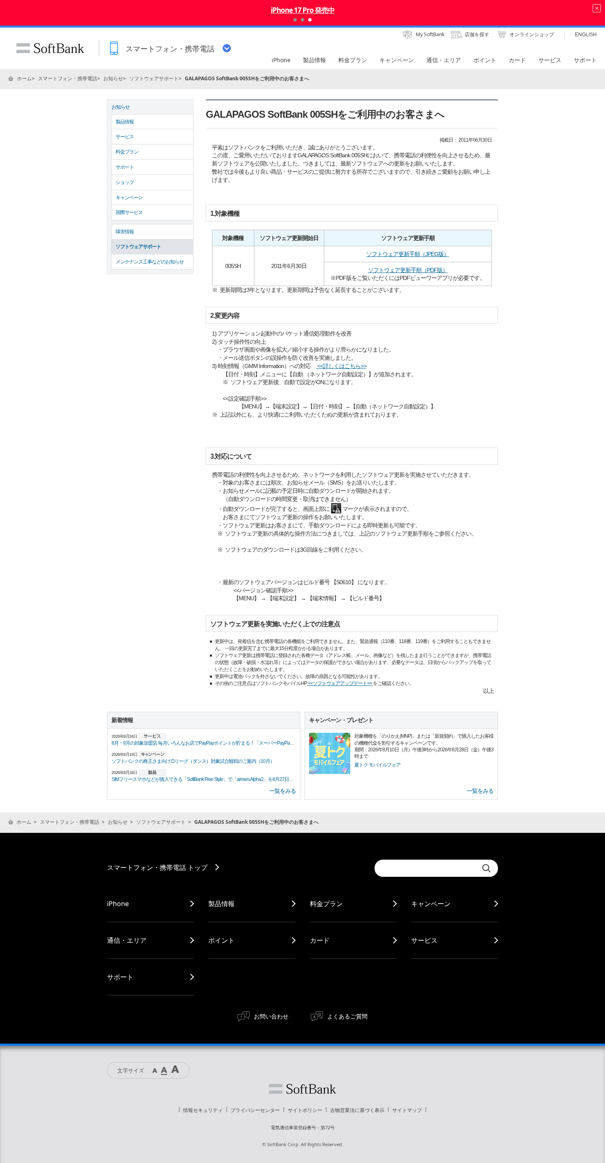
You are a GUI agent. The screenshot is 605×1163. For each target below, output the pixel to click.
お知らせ (113, 78)
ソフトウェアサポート (154, 78)
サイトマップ (407, 1110)
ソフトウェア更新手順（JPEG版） (407, 254)
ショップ (125, 182)
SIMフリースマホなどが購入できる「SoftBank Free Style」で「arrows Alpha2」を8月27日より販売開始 (214, 779)
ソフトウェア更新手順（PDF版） (408, 270)
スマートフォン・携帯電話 (67, 78)
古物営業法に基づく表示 (357, 1110)
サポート (125, 167)
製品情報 (125, 122)
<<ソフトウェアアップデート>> (340, 683)
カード (320, 940)
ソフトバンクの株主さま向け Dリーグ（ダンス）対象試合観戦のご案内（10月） (193, 761)
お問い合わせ (271, 1016)
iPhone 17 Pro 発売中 (303, 10)
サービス (125, 137)
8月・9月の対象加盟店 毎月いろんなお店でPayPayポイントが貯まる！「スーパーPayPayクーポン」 (213, 743)
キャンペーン (129, 197)
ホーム (24, 78)
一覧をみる (282, 791)
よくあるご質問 (347, 1016)
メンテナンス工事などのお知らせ (150, 262)
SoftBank (50, 48)
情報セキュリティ (203, 1110)
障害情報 (125, 232)
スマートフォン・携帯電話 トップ (157, 867)
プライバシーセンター (255, 1110)
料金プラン (127, 152)
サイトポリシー (305, 1110)
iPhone (118, 903)
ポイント (221, 940)
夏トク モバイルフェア (377, 765)
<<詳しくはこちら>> (341, 366)
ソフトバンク (302, 1089)
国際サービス (129, 212)
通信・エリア (127, 940)
